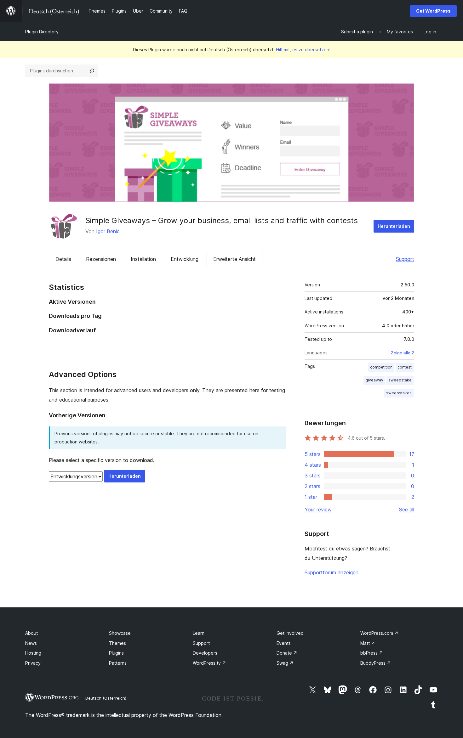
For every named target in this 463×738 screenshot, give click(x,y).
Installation (143, 259)
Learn (198, 633)
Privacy (33, 663)
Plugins (116, 653)
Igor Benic (108, 231)
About (31, 633)
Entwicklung (184, 259)
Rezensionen (101, 259)
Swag (285, 663)
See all (406, 509)
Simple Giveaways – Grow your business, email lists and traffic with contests (221, 220)
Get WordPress (433, 11)
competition (381, 367)
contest (404, 367)
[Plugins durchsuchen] (92, 71)
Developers (205, 653)
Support (405, 259)
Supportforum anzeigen (331, 572)
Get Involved (290, 633)
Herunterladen (394, 226)
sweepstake (400, 380)
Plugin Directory (42, 31)
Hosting (33, 653)
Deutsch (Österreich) (105, 698)
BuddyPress (375, 663)
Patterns (118, 663)
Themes (117, 643)
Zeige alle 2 (402, 352)
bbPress (371, 653)
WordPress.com (379, 633)
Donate (287, 653)
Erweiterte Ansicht (234, 259)
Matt (367, 643)
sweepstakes (399, 393)
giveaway (374, 380)
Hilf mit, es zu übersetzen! (303, 49)
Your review (318, 509)
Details (63, 259)
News (31, 643)
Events (284, 643)
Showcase (120, 633)
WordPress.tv (209, 663)
